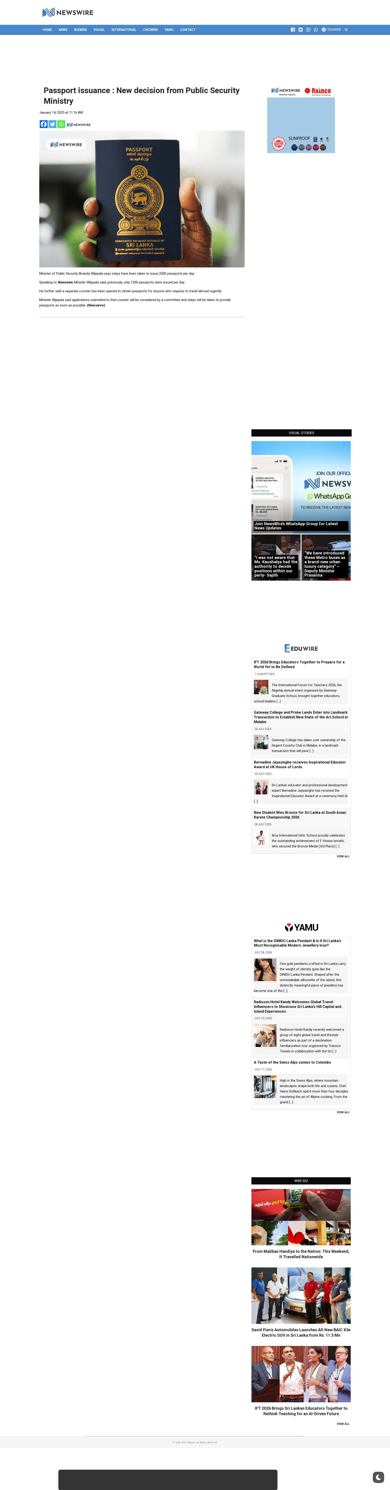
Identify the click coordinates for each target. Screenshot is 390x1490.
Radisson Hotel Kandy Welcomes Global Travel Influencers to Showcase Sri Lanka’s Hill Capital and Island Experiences (297, 1007)
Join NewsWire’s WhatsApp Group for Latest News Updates (296, 526)
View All (343, 856)
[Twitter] (52, 124)
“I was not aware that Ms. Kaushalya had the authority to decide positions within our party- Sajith (275, 566)
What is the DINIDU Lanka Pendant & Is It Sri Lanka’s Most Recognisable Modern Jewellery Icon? (297, 943)
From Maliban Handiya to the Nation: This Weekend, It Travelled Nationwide (301, 1254)
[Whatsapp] (61, 124)
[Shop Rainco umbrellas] (301, 119)
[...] (279, 701)
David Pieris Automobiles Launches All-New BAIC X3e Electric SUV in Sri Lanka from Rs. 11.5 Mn (301, 1332)
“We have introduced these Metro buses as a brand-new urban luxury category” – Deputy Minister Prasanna (324, 564)
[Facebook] (44, 124)
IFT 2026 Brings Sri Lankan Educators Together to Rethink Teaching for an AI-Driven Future (301, 1411)
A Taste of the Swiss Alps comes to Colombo (292, 1062)
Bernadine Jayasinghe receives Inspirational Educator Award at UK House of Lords (300, 764)
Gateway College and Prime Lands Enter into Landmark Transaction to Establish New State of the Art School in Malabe (301, 717)
